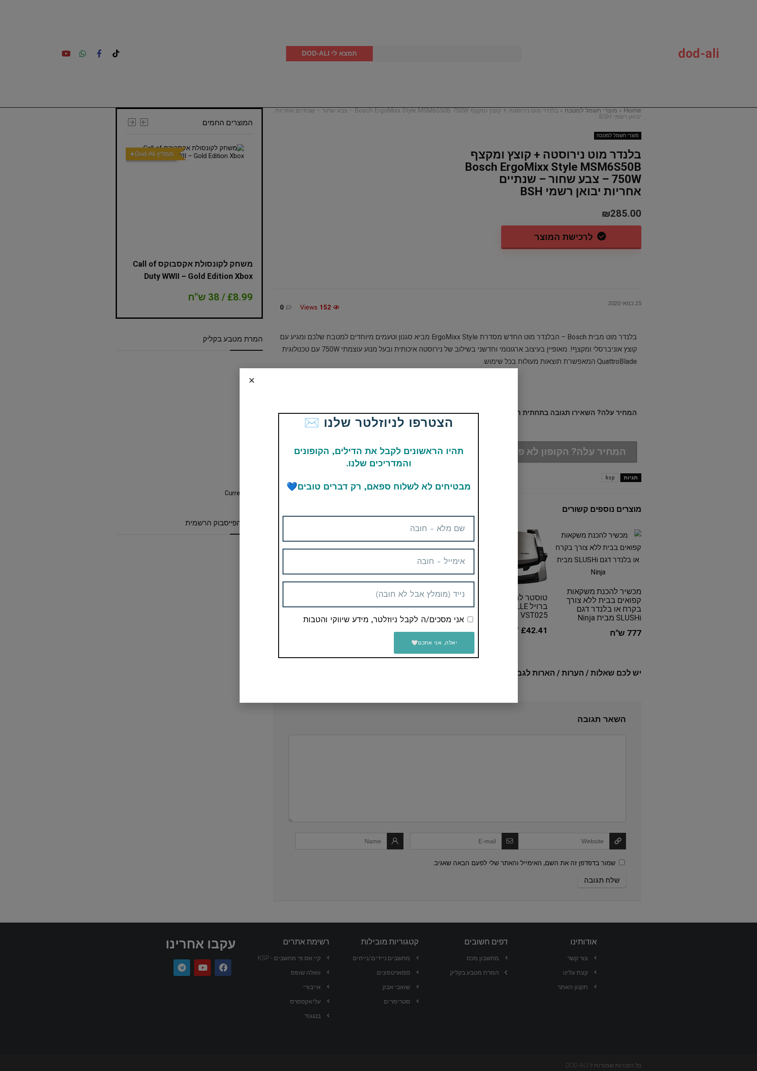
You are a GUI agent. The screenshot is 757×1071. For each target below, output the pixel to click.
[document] (378, 535)
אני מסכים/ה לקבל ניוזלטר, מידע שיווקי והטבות (383, 619)
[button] (251, 380)
